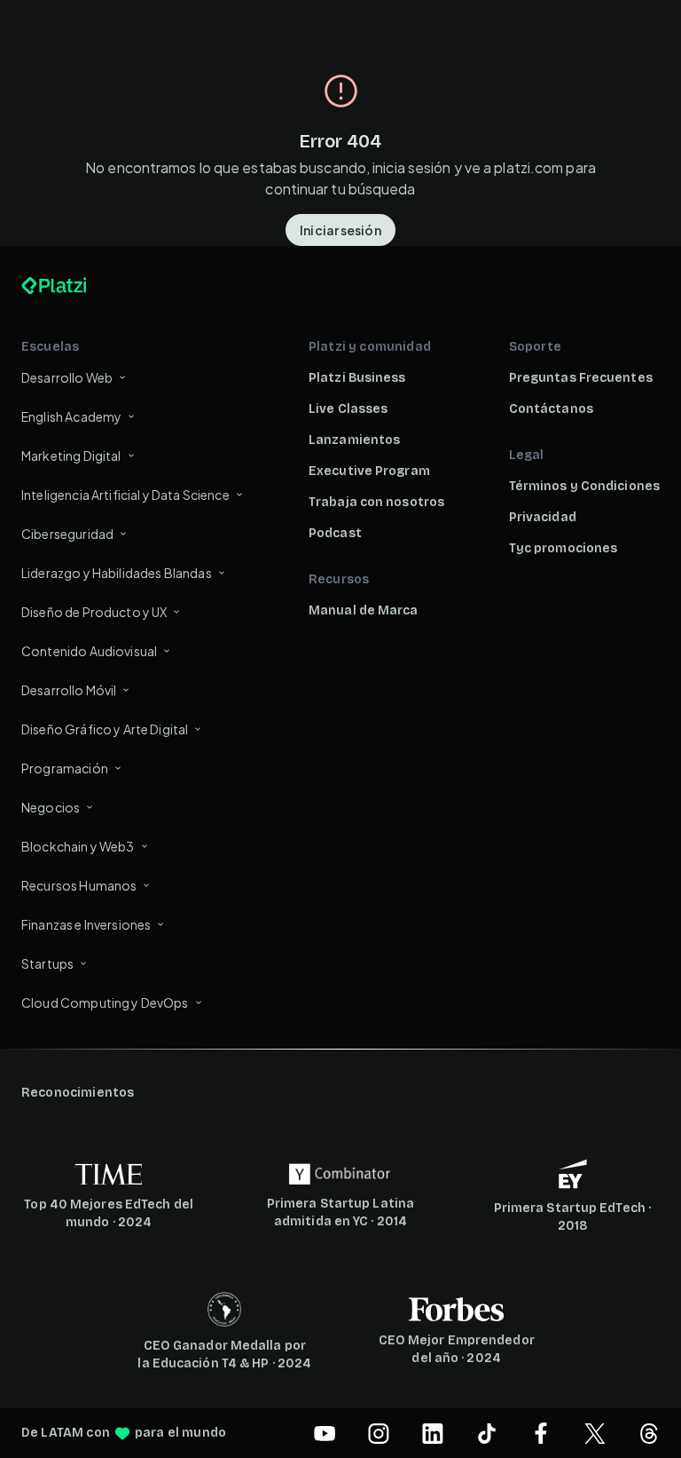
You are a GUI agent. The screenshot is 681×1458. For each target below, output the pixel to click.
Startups (47, 963)
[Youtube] (324, 1433)
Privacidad (542, 517)
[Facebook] (541, 1433)
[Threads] (649, 1433)
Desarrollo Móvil (68, 690)
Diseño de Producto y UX (94, 612)
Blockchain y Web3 (78, 846)
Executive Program (369, 471)
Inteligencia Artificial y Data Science (125, 495)
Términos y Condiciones (584, 486)
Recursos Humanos (79, 885)
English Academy (71, 416)
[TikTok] (486, 1433)
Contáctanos (551, 408)
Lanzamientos (354, 440)
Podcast (335, 533)
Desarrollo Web (67, 377)
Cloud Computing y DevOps (105, 1002)
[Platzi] (74, 285)
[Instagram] (378, 1433)
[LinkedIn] (432, 1433)
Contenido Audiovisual (89, 651)
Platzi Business (357, 377)
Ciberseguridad (67, 534)
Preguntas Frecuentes (581, 377)
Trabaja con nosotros (376, 502)
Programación (64, 768)
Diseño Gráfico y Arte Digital (104, 729)
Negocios (50, 807)
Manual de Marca (364, 610)
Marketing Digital (71, 456)
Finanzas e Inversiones (86, 924)
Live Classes (348, 408)
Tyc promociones (563, 548)
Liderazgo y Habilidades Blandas (116, 573)
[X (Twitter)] (595, 1433)
